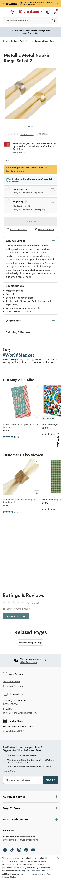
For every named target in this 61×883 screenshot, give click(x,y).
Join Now (10, 170)
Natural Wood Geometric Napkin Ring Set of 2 (19, 501)
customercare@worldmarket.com (20, 712)
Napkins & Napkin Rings (44, 41)
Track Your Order (11, 681)
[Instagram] (19, 850)
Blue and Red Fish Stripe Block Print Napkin (20, 425)
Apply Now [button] (18, 149)
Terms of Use (42, 871)
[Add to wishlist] (37, 385)
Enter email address (18, 780)
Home (5, 41)
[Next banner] (57, 3)
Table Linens (25, 41)
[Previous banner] (4, 3)
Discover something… (18, 20)
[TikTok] (12, 850)
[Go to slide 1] (29, 126)
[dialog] (30, 869)
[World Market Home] (30, 11)
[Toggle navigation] (5, 11)
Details (20, 170)
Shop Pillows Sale (30, 33)
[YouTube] (33, 850)
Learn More (35, 4)
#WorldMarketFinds (29, 840)
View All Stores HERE (13, 730)
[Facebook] (5, 850)
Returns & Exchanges (13, 686)
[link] (55, 11)
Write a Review (15, 616)
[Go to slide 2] (32, 126)
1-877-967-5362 (11, 704)
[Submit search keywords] (53, 20)
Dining (14, 41)
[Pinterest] (26, 850)
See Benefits (19, 152)
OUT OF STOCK (30, 221)
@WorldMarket (10, 840)
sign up (50, 780)
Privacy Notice (25, 871)
